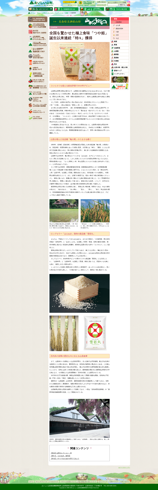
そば (117, 38)
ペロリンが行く (37, 80)
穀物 (66, 13)
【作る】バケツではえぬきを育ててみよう (65, 458)
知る (40, 9)
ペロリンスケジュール (37, 99)
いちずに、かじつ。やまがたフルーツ (37, 111)
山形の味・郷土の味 (121, 67)
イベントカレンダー (37, 37)
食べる (92, 9)
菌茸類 (116, 54)
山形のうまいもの (37, 19)
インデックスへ (119, 74)
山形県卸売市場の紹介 (37, 56)
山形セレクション (37, 62)
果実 (115, 41)
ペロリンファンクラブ (37, 44)
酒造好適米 (119, 28)
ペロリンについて (70, 2)
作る (117, 9)
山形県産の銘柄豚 (37, 105)
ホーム (70, 5)
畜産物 (116, 57)
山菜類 (116, 51)
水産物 (116, 61)
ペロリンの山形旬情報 (37, 25)
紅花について (37, 68)
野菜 (115, 45)
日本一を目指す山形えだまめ (37, 117)
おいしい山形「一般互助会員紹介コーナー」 (120, 86)
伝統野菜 (117, 48)
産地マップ (118, 70)
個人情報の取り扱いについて (87, 481)
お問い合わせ (101, 2)
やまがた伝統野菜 (37, 31)
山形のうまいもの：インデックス (52, 13)
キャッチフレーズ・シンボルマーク (47, 481)
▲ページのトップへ (124, 467)
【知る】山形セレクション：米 (61, 453)
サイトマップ (101, 5)
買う (66, 9)
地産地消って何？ (37, 50)
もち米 (118, 25)
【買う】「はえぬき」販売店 (60, 456)
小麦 (117, 32)
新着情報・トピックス (37, 87)
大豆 (117, 35)
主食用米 (119, 22)
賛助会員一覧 (37, 74)
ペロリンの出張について (68, 481)
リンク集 (37, 93)
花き (115, 64)
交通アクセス (114, 481)
